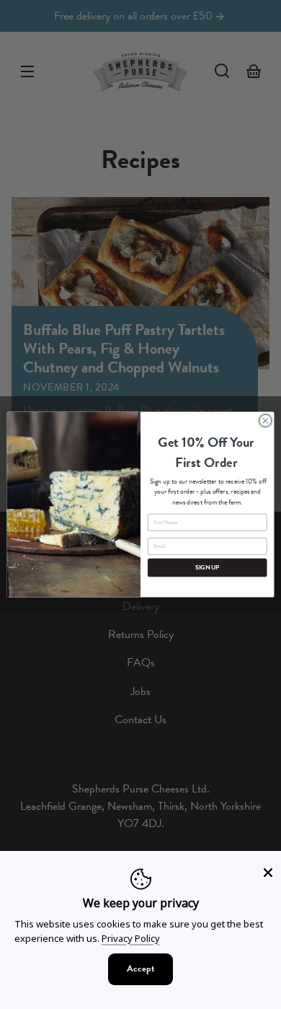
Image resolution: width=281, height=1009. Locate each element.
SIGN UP (207, 567)
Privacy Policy (131, 938)
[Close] (268, 872)
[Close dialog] (265, 420)
